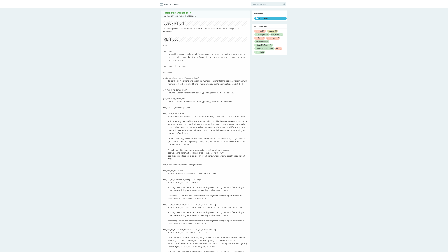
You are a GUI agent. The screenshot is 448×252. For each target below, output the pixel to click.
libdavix (260, 52)
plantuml (260, 31)
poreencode (273, 38)
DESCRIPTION (263, 18)
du (278, 48)
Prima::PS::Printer (264, 45)
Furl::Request (262, 34)
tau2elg (260, 38)
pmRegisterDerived (264, 48)
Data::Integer (262, 41)
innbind (272, 31)
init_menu (276, 34)
